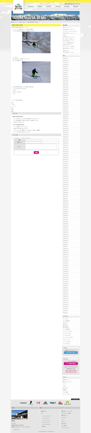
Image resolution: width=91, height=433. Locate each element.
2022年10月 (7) (65, 138)
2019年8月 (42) (65, 215)
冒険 (12, 109)
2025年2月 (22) (65, 80)
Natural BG (67, 7)
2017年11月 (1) (65, 258)
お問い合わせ (65, 388)
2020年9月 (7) (65, 190)
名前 (19, 140)
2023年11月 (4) (65, 112)
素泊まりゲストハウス (67, 381)
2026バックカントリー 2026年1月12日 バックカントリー (69, 28)
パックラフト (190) (66, 341)
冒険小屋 (13, 27)
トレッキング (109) (66, 335)
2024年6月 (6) (65, 97)
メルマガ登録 (65, 392)
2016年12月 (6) (65, 281)
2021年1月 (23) (65, 182)
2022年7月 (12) (65, 145)
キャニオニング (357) (67, 333)
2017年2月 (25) (65, 277)
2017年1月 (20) (65, 279)
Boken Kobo (75, 7)
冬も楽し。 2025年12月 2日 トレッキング (68, 36)
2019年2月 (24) (65, 227)
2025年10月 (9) (65, 64)
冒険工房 (43, 426)
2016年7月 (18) (65, 289)
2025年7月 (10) (65, 70)
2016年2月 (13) (65, 300)
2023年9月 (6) (65, 116)
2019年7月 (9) (65, 217)
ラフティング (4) (66, 339)
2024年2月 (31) (65, 105)
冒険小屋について (66, 379)
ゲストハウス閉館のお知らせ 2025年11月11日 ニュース (68, 43)
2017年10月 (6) (65, 261)
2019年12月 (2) (65, 207)
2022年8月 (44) (65, 143)
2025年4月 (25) (65, 76)
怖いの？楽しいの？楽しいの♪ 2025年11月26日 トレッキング (68, 40)
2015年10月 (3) (65, 308)
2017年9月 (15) (65, 263)
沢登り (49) (65, 322)
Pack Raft (49, 7)
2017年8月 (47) (65, 265)
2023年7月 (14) (65, 120)
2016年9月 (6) (65, 285)
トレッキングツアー (46, 418)
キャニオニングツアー (46, 422)
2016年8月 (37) (65, 287)
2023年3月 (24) (65, 128)
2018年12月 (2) (65, 232)
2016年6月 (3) (65, 292)
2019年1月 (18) (65, 229)
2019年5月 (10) (65, 221)
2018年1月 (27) (65, 254)
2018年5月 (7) (65, 246)
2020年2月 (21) (65, 203)
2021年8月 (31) (65, 167)
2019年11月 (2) (65, 209)
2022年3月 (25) (65, 153)
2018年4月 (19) (65, 248)
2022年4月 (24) (65, 151)
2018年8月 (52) (65, 240)
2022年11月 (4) (65, 136)
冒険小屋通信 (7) (66, 327)
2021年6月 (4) (65, 172)
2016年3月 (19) (65, 298)
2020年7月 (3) (65, 194)
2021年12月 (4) (65, 159)
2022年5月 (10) (65, 149)
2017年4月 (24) (65, 273)
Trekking (40, 7)
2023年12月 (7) (65, 109)
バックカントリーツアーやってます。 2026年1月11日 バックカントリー (70, 32)
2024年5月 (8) (65, 99)
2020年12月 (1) (65, 184)
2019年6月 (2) (65, 219)
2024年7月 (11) (65, 95)
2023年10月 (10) (66, 114)
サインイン (20, 138)
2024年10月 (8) (65, 89)
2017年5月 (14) (65, 271)
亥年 (12, 107)
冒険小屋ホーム (44, 411)
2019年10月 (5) (65, 211)
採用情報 (64, 390)
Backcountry (30, 7)
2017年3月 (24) (65, 275)
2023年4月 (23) (65, 126)
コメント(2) (26, 27)
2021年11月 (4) (65, 161)
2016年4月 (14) (65, 296)
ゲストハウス (63, 417)
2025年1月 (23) (65, 83)
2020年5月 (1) (65, 196)
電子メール (19, 142)
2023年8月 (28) (65, 118)
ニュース (64, 383)
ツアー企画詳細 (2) (66, 320)
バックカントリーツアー (46, 416)
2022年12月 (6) (65, 134)
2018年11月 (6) (65, 234)
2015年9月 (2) (65, 310)
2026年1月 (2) (65, 58)
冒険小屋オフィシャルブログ (66, 411)
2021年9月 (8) (65, 165)
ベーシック (13, 106)
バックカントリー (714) (67, 331)
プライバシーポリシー (67, 394)
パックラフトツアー (46, 420)
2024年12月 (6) (65, 85)
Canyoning (58, 7)
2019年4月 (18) (65, 223)
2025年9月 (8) (65, 66)
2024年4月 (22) (65, 101)
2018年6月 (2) (65, 244)
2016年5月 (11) (65, 294)
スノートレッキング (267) (68, 337)
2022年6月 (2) (65, 147)
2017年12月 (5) (65, 256)
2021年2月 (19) (65, 180)
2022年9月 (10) (65, 141)
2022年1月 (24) (65, 157)
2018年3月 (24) (65, 250)
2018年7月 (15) (65, 242)
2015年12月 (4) (65, 304)
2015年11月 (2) (65, 306)
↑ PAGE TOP (75, 399)
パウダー (13, 104)
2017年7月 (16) (65, 267)
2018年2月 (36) (65, 252)
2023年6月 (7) (65, 122)
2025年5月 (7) (65, 74)
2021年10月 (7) (65, 163)
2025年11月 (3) (65, 62)
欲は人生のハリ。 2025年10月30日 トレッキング (68, 51)
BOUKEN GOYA (44, 431)
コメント (19, 146)
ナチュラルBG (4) (66, 343)
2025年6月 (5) (65, 72)
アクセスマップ (16, 429)
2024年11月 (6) (65, 87)
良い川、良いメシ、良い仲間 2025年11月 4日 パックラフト (68, 47)
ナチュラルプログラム (46, 424)
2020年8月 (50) (65, 192)
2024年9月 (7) (65, 91)
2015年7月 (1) (65, 312)
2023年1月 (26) (65, 132)
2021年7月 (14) (65, 169)
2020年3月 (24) (65, 201)
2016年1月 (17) (65, 302)
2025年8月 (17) (65, 68)
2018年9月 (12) (65, 238)
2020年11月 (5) (65, 186)
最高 (12, 111)
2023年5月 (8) (65, 124)
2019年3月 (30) (65, 225)
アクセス (64, 385)
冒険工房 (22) (65, 325)
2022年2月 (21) (65, 155)
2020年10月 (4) (65, 188)
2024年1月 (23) (65, 107)
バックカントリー (19, 100)
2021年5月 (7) (65, 174)
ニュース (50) (65, 318)
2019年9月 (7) (65, 213)
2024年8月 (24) (65, 93)
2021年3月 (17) (65, 178)
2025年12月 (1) (65, 60)
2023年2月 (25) (65, 130)
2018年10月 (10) (66, 236)
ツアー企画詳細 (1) (66, 329)
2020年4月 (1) (65, 198)
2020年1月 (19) (65, 205)
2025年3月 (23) (65, 78)
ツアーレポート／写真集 (66, 413)
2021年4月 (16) (65, 176)
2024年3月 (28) (65, 103)
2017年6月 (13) (65, 269)
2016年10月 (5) (65, 283)
